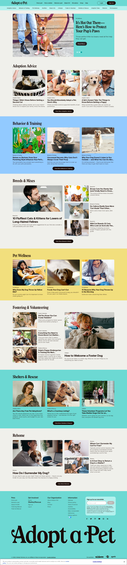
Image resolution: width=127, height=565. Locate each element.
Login (101, 3)
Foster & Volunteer (70, 8)
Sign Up (111, 3)
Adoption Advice (11, 8)
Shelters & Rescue (83, 8)
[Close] (124, 562)
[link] (58, 3)
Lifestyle (60, 8)
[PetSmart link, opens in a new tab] (99, 557)
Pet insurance (113, 8)
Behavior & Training (24, 8)
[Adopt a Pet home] (19, 3)
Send (110, 502)
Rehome (104, 8)
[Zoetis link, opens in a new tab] (113, 557)
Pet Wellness (35, 8)
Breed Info (52, 8)
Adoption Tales (95, 8)
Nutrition (44, 8)
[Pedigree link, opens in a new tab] (107, 556)
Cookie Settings (51, 557)
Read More (81, 44)
